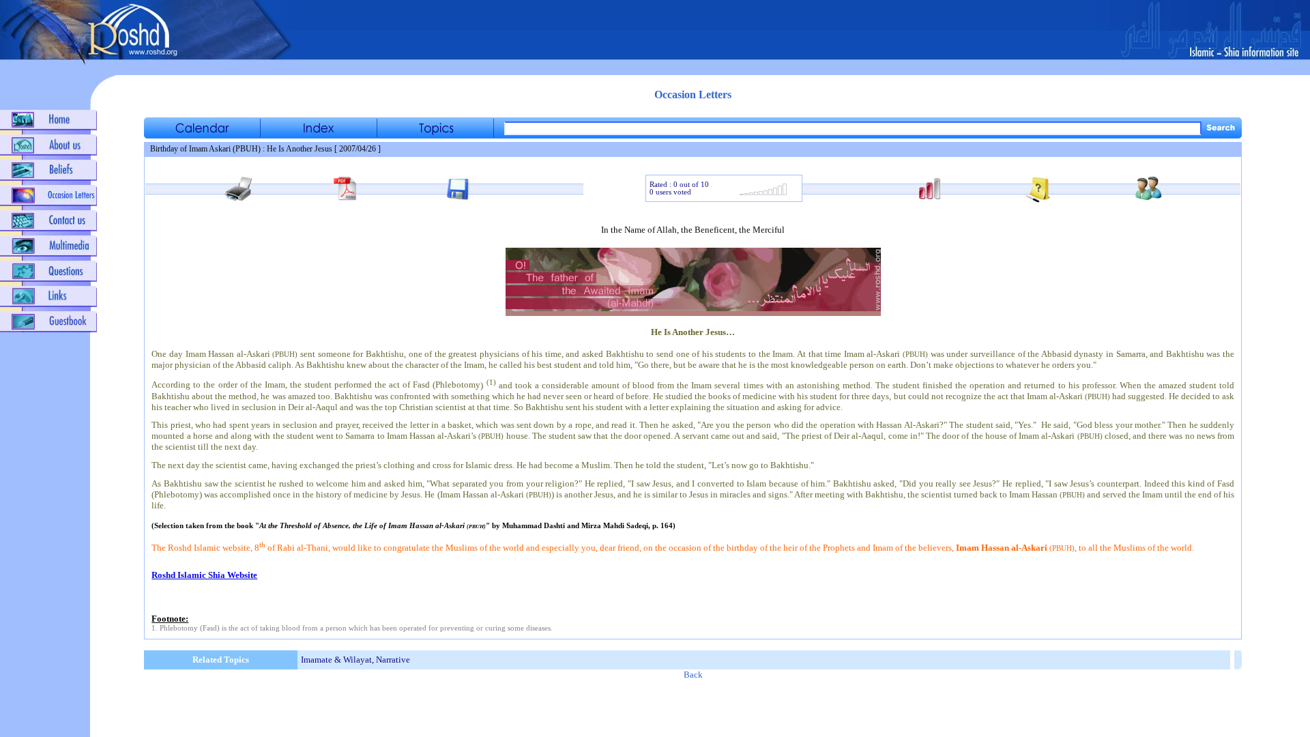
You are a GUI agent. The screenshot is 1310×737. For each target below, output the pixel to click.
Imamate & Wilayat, (337, 659)
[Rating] (763, 193)
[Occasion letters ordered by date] (202, 135)
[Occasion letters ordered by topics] (435, 135)
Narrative (393, 659)
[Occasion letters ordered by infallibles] (319, 135)
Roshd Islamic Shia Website (204, 575)
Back (693, 674)
